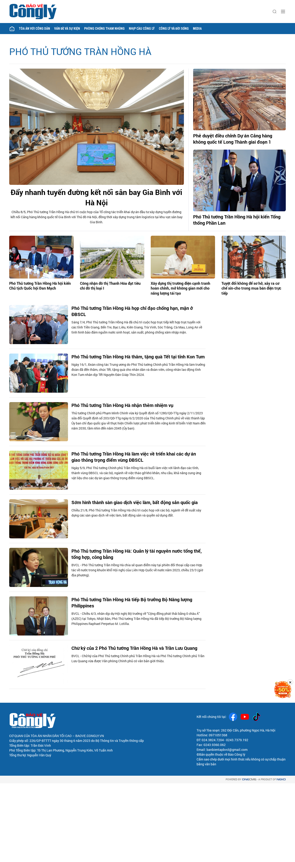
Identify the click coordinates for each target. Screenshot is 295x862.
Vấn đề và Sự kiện (67, 28)
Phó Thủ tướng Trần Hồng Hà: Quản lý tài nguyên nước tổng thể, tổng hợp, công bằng (136, 554)
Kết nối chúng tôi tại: (212, 716)
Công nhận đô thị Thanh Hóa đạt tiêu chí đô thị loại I (110, 286)
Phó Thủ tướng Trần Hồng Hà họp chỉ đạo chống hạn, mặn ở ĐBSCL (132, 311)
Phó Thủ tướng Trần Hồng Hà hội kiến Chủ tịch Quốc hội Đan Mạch (40, 286)
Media (197, 28)
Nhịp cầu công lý (142, 28)
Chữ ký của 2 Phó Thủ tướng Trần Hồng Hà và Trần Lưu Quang (134, 648)
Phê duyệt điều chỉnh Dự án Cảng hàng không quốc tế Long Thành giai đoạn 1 (232, 139)
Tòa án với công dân (34, 28)
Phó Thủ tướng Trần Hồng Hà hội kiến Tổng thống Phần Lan (236, 220)
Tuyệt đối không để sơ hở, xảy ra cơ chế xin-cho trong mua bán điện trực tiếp (251, 288)
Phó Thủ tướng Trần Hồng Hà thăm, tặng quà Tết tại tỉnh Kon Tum (138, 357)
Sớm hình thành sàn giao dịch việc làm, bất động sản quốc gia (134, 502)
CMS (249, 779)
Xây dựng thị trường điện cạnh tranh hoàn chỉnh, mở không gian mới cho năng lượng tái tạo (180, 288)
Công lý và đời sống (174, 28)
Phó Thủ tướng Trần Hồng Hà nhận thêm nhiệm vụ (122, 405)
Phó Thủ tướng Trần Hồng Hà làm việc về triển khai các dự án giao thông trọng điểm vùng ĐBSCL (133, 457)
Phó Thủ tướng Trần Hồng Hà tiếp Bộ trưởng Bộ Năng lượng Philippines (131, 602)
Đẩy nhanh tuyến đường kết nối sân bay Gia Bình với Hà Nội (96, 197)
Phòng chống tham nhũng (104, 28)
